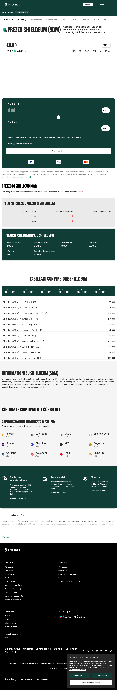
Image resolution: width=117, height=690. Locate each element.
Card (6, 638)
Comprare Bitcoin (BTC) (14, 585)
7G (80, 51)
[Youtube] (106, 650)
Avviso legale (13, 663)
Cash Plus (8, 616)
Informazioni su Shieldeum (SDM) (75, 19)
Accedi (88, 4)
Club (6, 630)
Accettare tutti (79, 675)
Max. (107, 51)
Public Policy (71, 649)
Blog (7, 652)
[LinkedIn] (101, 650)
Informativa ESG (101, 19)
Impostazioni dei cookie (91, 683)
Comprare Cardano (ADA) (14, 600)
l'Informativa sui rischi (21, 177)
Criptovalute (9, 567)
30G (87, 51)
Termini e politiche (47, 663)
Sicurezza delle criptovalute (69, 581)
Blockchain (62, 578)
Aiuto (14, 652)
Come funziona (58, 151)
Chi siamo (28, 649)
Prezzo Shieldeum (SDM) (15, 19)
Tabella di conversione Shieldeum (44, 19)
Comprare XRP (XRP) (13, 592)
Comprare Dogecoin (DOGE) (15, 596)
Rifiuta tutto (102, 675)
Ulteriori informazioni (18, 498)
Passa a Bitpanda (11, 581)
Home (4, 12)
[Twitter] (88, 650)
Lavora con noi (43, 649)
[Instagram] (110, 650)
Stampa (58, 649)
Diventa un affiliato (11, 627)
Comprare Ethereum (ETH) (15, 589)
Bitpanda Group (12, 649)
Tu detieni (13, 104)
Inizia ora (101, 4)
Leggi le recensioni (98, 490)
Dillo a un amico (10, 623)
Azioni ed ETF (10, 574)
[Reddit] (97, 650)
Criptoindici (9, 571)
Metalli (7, 578)
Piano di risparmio (11, 634)
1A (100, 51)
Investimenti (62, 571)
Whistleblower (61, 663)
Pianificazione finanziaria (67, 574)
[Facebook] (83, 650)
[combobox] (106, 110)
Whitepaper (7, 537)
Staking (7, 619)
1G (74, 51)
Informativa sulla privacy (29, 663)
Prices (10, 12)
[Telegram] (92, 650)
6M (94, 51)
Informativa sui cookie (77, 669)
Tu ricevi (12, 122)
